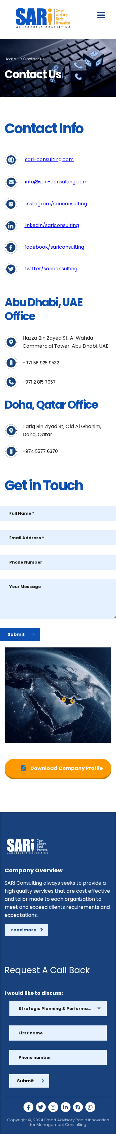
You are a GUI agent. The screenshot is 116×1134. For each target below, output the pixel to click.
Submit (16, 634)
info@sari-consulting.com (56, 181)
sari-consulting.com (49, 159)
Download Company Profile (66, 768)
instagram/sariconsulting (56, 203)
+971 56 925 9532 (41, 363)
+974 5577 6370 (40, 451)
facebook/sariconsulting (54, 247)
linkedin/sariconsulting (51, 225)
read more (24, 930)
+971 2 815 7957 (39, 382)
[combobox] (58, 1008)
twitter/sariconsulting (50, 268)
